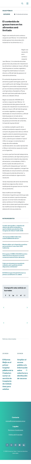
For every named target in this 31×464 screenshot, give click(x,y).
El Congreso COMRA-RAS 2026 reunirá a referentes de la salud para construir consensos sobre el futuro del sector (14, 255)
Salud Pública (7, 10)
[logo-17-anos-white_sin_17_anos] (16, 406)
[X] (9, 295)
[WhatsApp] (17, 295)
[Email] (24, 295)
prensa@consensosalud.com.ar (15, 421)
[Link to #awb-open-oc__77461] (27, 3)
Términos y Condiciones (15, 430)
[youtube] (19, 445)
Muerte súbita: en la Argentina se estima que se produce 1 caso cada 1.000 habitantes (14, 246)
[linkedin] (23, 445)
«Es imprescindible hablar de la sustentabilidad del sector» (11, 237)
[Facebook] (5, 295)
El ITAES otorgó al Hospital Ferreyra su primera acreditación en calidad (14, 273)
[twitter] (11, 445)
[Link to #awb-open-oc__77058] (22, 3)
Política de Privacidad (15, 434)
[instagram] (15, 445)
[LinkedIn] (13, 295)
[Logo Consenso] (8, 2)
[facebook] (7, 445)
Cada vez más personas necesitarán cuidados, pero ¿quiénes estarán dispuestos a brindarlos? (13, 265)
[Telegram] (20, 295)
